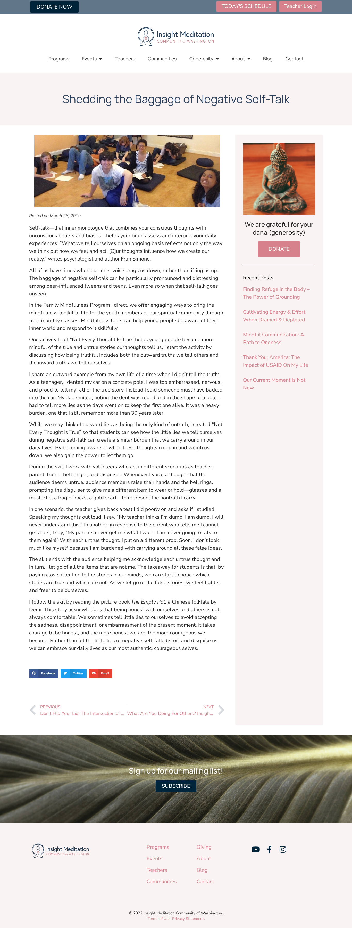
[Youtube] (256, 849)
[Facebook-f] (269, 849)
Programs (59, 58)
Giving (204, 847)
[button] (43, 673)
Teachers (125, 58)
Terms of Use (159, 918)
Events (89, 58)
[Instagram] (283, 849)
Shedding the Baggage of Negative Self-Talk (176, 99)
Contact (294, 58)
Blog (268, 58)
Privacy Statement (188, 918)
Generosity (201, 58)
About (238, 58)
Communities (162, 58)
